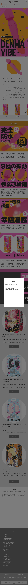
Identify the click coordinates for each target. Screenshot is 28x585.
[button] (22, 280)
